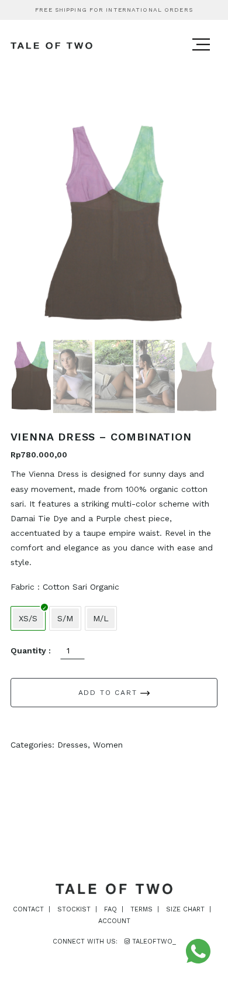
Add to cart (109, 693)
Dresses (72, 744)
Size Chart (185, 909)
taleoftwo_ (153, 941)
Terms (141, 909)
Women (108, 744)
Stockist (74, 909)
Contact (28, 909)
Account (114, 921)
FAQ (110, 909)
